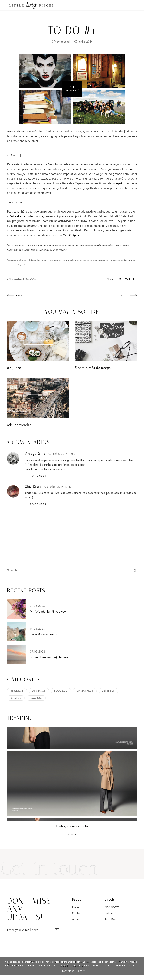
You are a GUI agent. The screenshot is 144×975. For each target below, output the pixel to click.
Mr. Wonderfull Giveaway (48, 611)
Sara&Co (30, 279)
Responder (38, 475)
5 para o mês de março (93, 367)
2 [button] (72, 834)
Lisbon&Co (108, 691)
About (76, 919)
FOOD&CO (60, 691)
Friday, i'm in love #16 (72, 826)
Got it (81, 971)
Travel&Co (36, 698)
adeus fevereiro (19, 425)
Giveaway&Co (84, 691)
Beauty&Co (17, 691)
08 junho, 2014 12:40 (58, 487)
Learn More (67, 971)
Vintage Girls (35, 453)
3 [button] (75, 834)
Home (75, 907)
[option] (72, 778)
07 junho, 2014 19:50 (62, 454)
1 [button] (68, 834)
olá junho (14, 367)
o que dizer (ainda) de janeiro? (52, 657)
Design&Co (38, 691)
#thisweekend (60, 42)
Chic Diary (33, 486)
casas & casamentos (44, 634)
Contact (76, 913)
